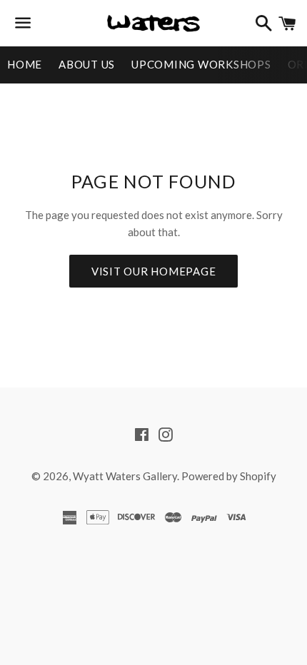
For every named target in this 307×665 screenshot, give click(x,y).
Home (24, 64)
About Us (87, 64)
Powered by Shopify (228, 475)
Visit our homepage (153, 271)
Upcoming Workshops (201, 64)
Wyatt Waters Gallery (125, 475)
